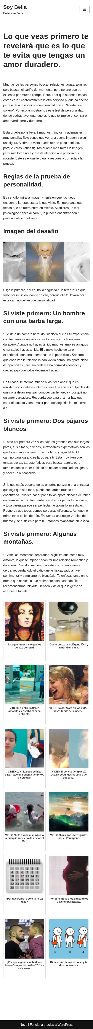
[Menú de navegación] (85, 9)
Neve (23, 1024)
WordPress (66, 1024)
